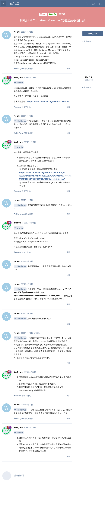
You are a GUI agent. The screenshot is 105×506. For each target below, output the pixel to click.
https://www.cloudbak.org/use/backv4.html (48, 101)
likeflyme (21, 121)
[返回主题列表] (3, 3)
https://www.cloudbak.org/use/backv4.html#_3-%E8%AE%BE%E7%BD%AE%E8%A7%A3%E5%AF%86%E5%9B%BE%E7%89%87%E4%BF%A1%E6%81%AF (45, 175)
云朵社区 (14, 3)
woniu (20, 82)
